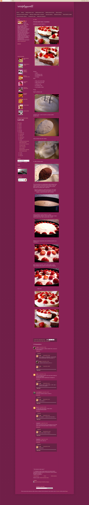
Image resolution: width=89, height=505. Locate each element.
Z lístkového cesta (31, 16)
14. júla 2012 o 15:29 (42, 347)
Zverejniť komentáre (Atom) (44, 477)
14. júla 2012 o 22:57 (45, 392)
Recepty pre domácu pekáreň (22, 14)
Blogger (66, 491)
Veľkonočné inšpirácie (41, 16)
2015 (20, 127)
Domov (18, 12)
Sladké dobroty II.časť (39, 12)
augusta (20, 138)
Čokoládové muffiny (25, 82)
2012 (20, 131)
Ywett (40, 355)
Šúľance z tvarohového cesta (26, 76)
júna (20, 152)
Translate (25, 162)
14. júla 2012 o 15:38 (46, 355)
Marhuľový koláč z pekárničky (24, 149)
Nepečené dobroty (57, 14)
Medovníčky (25, 99)
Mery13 (37, 407)
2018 (20, 124)
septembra (21, 137)
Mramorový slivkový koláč (25, 88)
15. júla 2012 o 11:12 (46, 399)
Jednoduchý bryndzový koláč (24, 141)
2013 (20, 130)
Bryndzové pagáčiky (25, 94)
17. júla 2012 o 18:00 (46, 366)
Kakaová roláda (26, 105)
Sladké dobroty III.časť (49, 12)
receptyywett (25, 6)
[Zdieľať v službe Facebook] (52, 339)
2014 (20, 128)
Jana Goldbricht (39, 392)
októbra (20, 135)
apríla (20, 155)
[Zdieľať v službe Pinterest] (53, 339)
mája (20, 154)
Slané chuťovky (59, 12)
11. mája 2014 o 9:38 (46, 446)
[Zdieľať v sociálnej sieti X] (51, 339)
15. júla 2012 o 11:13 (46, 415)
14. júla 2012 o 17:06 (42, 374)
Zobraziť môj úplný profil (22, 41)
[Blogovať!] (50, 339)
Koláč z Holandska (22, 146)
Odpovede (39, 353)
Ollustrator (58, 491)
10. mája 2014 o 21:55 (44, 439)
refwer (37, 374)
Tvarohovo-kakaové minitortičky (25, 71)
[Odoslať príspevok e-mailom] (47, 339)
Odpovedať (38, 351)
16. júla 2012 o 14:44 (45, 361)
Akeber (37, 347)
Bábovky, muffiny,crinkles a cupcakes (37, 14)
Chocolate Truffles (22, 145)
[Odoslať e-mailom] (49, 339)
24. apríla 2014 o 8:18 (44, 423)
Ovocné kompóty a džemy (22, 16)
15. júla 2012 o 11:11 (46, 383)
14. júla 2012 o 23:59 (42, 407)
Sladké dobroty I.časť (29, 12)
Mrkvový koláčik (22, 148)
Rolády (22, 12)
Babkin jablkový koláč (23, 142)
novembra (21, 134)
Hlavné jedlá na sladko (67, 14)
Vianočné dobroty (49, 14)
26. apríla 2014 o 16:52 (46, 431)
